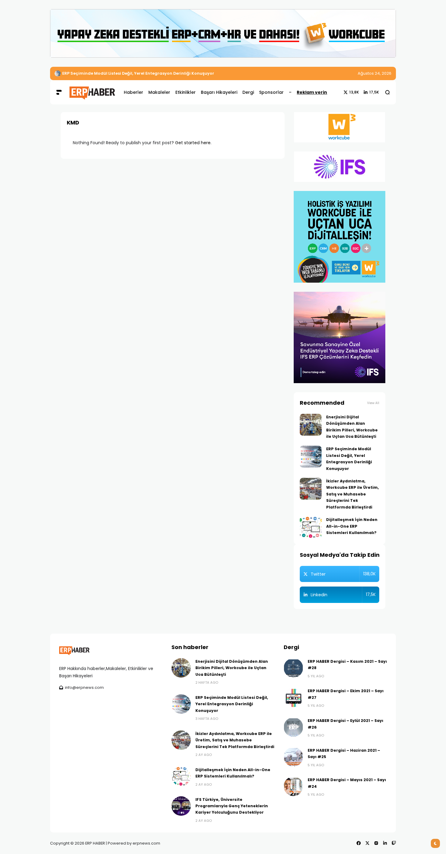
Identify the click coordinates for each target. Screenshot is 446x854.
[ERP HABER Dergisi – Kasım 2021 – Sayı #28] (293, 668)
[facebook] (358, 843)
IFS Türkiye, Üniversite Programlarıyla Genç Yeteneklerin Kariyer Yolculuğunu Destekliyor (231, 806)
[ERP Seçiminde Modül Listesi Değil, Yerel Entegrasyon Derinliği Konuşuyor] (58, 73)
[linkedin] (385, 843)
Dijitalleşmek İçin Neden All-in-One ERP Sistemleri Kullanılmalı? (351, 526)
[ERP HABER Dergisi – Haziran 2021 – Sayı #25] (293, 757)
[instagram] (376, 843)
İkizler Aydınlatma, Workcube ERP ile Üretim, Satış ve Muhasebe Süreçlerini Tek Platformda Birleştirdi (352, 494)
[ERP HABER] (92, 92)
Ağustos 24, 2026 (374, 73)
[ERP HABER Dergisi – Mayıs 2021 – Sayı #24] (293, 786)
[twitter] (367, 843)
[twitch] (394, 843)
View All (373, 403)
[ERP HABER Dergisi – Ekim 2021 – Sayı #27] (293, 697)
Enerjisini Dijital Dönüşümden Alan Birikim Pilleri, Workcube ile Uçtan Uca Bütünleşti (231, 668)
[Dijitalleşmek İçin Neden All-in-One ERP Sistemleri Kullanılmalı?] (311, 527)
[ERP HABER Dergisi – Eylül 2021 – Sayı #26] (293, 727)
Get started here (193, 143)
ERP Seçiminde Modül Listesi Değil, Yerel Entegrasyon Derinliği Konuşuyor (138, 73)
